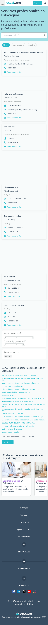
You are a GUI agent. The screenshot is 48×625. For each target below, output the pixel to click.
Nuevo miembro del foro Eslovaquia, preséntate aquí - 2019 (23, 410)
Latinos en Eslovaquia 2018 (12, 386)
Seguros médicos (11, 480)
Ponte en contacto (14, 72)
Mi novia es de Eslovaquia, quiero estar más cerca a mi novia (23, 405)
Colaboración (24, 536)
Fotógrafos (7, 195)
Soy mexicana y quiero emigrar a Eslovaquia (19, 375)
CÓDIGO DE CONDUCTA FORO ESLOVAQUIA (18, 423)
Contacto (24, 515)
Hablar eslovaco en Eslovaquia (13, 414)
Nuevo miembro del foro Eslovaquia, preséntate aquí (22, 417)
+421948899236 (13, 142)
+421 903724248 (13, 321)
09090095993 (12, 68)
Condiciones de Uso (24, 604)
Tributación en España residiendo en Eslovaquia (20, 389)
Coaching (7, 224)
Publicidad (24, 522)
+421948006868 (13, 232)
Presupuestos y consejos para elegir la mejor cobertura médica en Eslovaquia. (16, 489)
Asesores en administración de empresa (17, 60)
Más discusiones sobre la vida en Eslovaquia (19, 437)
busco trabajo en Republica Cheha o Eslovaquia (20, 383)
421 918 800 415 (13, 203)
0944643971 (12, 113)
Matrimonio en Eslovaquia (12, 429)
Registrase (37, 3)
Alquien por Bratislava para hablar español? (19, 401)
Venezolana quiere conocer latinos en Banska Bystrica (23, 398)
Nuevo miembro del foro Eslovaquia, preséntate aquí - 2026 (23, 379)
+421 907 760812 (13, 292)
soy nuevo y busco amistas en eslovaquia (18, 426)
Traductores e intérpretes (12, 102)
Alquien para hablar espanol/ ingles (16, 392)
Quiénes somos (24, 529)
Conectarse (27, 3)
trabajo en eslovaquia (10, 432)
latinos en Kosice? (9, 395)
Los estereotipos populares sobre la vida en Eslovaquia (23, 420)
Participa (7, 442)
